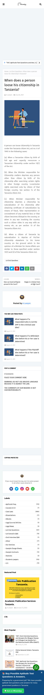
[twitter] (16, 489)
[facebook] (11, 489)
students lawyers (22, 559)
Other (22, 541)
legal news (22, 526)
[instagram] (22, 489)
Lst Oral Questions (16, 71)
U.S (22, 563)
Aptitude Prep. (22, 504)
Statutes (22, 556)
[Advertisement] (22, 34)
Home (6, 71)
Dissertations (22, 515)
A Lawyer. (9, 95)
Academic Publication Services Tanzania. (20, 603)
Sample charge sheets (22, 548)
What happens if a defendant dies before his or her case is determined (27, 339)
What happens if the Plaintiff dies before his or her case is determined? (27, 352)
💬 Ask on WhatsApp (13, 691)
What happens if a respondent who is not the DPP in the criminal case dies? (26, 323)
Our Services (22, 545)
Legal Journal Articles (22, 523)
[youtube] (27, 489)
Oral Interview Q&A (22, 537)
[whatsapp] (33, 489)
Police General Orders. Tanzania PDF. (27, 651)
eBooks (22, 519)
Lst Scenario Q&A (22, 534)
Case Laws (22, 512)
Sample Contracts (22, 552)
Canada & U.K (22, 508)
